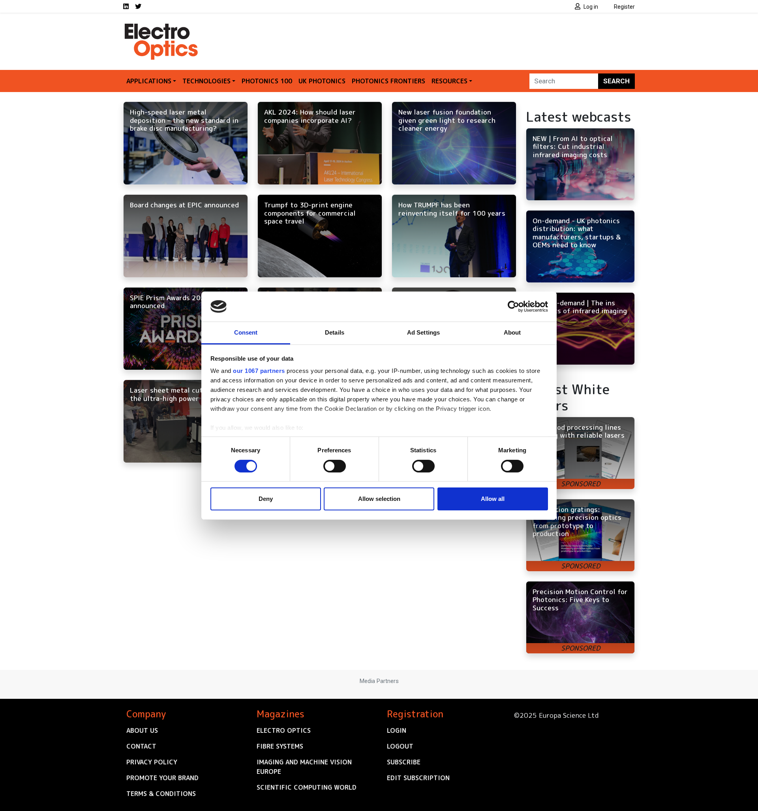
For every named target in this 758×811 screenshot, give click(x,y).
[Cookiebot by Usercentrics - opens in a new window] (513, 306)
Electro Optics (284, 730)
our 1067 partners (259, 370)
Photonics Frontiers (388, 81)
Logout (400, 746)
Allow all (493, 498)
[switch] (334, 466)
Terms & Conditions (161, 793)
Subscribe (403, 762)
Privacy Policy (151, 762)
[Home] (162, 27)
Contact (141, 746)
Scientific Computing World (306, 787)
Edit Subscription (418, 777)
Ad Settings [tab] (423, 332)
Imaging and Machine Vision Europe (304, 767)
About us (142, 730)
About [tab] (512, 332)
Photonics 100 (267, 81)
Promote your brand (162, 777)
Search (616, 81)
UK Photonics (321, 81)
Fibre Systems (280, 746)
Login (396, 730)
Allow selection (379, 498)
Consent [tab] (246, 332)
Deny (266, 498)
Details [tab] (334, 332)
